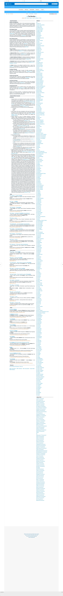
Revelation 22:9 (29, 71)
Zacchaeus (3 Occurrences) (40, 454)
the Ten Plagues (38, 348)
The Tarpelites (38, 344)
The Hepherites (38, 200)
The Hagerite (38, 191)
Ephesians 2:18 (28, 77)
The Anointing (38, 32)
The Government (38, 183)
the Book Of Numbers (39, 82)
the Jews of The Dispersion (40, 216)
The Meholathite (38, 245)
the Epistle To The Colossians (41, 135)
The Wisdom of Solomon (40, 376)
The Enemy (38, 127)
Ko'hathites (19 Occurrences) (40, 409)
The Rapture (38, 297)
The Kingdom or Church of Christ (41, 220)
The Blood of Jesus (39, 66)
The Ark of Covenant (39, 40)
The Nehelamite (38, 259)
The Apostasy (38, 36)
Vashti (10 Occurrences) (40, 436)
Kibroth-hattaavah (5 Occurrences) (41, 450)
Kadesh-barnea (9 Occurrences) (41, 448)
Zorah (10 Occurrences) (40, 475)
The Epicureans (38, 131)
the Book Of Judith (39, 78)
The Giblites (38, 177)
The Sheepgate (38, 318)
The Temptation (38, 346)
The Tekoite (38, 345)
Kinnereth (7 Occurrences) (40, 466)
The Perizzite (38, 275)
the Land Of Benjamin (39, 221)
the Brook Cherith (39, 91)
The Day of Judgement (40, 121)
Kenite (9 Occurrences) (40, 476)
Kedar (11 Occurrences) (40, 479)
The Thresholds (38, 350)
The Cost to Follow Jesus (40, 114)
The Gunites (38, 190)
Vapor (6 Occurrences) (39, 487)
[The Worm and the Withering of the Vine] (1, 266)
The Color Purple (39, 108)
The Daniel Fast (38, 117)
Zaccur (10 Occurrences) (40, 497)
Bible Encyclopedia (26, 368)
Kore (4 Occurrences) (39, 418)
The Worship (38, 380)
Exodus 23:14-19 (25, 151)
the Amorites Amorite (39, 28)
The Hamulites (38, 195)
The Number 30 (38, 264)
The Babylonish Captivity (40, 45)
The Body (37, 67)
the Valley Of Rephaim (39, 370)
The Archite (38, 39)
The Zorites (38, 393)
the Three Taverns (39, 349)
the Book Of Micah (39, 79)
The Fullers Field (39, 161)
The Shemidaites (39, 322)
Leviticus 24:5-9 (26, 106)
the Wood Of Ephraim (39, 378)
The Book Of (38, 71)
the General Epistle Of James (41, 173)
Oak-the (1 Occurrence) (40, 402)
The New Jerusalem (39, 260)
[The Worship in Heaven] (62, 266)
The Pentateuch (38, 273)
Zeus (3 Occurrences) (39, 471)
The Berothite (38, 60)
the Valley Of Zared (39, 371)
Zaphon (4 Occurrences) (40, 495)
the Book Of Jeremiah (39, 77)
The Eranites (38, 139)
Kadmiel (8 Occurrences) (40, 500)
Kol (36, 433)
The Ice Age (38, 215)
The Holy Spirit (38, 208)
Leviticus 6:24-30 (28, 148)
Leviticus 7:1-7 (29, 130)
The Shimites (38, 327)
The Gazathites (38, 168)
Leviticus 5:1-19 (27, 132)
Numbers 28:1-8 (14, 114)
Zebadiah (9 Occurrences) (40, 474)
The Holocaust (38, 206)
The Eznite (38, 146)
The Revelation (38, 301)
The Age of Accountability (40, 24)
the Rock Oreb (38, 303)
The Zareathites (38, 384)
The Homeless (38, 211)
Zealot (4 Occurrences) (40, 449)
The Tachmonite (38, 341)
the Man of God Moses (40, 238)
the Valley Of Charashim (40, 367)
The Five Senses (39, 155)
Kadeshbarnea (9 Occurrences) (41, 429)
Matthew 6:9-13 (21, 50)
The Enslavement (39, 129)
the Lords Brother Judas (40, 233)
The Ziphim (38, 389)
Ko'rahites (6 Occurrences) (40, 482)
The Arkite (37, 41)
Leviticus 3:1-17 (20, 125)
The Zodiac (38, 391)
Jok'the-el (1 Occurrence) (40, 405)
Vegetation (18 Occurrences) (40, 423)
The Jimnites (38, 217)
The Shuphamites (39, 336)
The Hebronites (38, 199)
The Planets (38, 281)
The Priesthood (38, 288)
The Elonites (38, 125)
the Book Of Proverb (39, 83)
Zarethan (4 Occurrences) (40, 465)
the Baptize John (39, 49)
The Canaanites (38, 95)
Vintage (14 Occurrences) (40, 416)
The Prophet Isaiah (39, 290)
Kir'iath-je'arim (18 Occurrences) (41, 411)
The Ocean (38, 271)
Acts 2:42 (26, 46)
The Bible (37, 61)
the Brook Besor (38, 90)
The (36, 22)
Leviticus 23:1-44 (31, 151)
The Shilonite (38, 324)
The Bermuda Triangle (39, 58)
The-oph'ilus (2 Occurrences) (40, 406)
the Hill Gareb (38, 203)
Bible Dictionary (19, 368)
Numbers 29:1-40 (14, 153)
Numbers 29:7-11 (26, 159)
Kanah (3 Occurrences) (39, 424)
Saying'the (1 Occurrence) (40, 403)
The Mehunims (38, 246)
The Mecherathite (39, 242)
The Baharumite (38, 48)
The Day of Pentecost (39, 122)
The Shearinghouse (39, 315)
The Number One (39, 268)
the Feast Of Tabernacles (40, 151)
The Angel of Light (39, 31)
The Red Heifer (38, 298)
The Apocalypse (38, 35)
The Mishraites (38, 251)
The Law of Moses (39, 229)
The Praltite (38, 286)
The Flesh (37, 157)
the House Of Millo (39, 212)
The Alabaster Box (39, 27)
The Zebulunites (38, 387)
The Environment (39, 130)
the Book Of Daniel (39, 73)
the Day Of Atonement (39, 120)
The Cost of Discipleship (40, 113)
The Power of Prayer (39, 285)
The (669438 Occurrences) (40, 401)
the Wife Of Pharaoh (39, 375)
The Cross (38, 116)
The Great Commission (40, 185)
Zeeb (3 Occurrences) (39, 462)
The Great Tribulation (39, 187)
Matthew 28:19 (31, 62)
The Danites (38, 118)
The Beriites (38, 57)
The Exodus (38, 144)
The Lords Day (38, 234)
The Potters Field (39, 284)
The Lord (37, 230)
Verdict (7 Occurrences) (40, 489)
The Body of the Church (40, 70)
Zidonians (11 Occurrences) (40, 420)
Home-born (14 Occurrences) (41, 445)
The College (38, 105)
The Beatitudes (38, 53)
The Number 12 (38, 263)
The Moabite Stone (39, 254)
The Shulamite (38, 331)
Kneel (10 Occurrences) (40, 457)
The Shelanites (38, 320)
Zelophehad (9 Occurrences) (40, 444)
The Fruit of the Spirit (39, 160)
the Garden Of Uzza (39, 165)
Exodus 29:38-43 (32, 113)
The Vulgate (38, 372)
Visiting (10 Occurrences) (40, 493)
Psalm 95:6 (24, 35)
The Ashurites (38, 44)
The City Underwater (39, 103)
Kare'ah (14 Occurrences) (40, 431)
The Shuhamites (38, 329)
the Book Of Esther (39, 75)
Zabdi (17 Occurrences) (40, 437)
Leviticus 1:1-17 (26, 120)
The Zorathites (38, 392)
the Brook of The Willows (40, 92)
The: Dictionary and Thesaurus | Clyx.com (16, 366)
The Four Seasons (39, 159)
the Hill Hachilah (38, 204)
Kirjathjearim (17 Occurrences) (41, 415)
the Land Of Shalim (39, 224)
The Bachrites (38, 47)
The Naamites (38, 258)
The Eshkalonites (39, 140)
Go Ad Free (2, 592)
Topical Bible (32, 368)
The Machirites (38, 236)
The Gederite (38, 172)
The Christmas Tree (39, 100)
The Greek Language (39, 189)
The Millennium (38, 250)
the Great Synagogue (39, 186)
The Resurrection (39, 299)
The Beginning (38, 54)
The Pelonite (38, 272)
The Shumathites (39, 332)
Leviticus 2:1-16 (31, 122)
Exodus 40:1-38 (26, 101)
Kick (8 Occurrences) (39, 478)
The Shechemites (39, 316)
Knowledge (38, 467)
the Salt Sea (38, 307)
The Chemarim (38, 97)
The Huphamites (38, 213)
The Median (38, 243)
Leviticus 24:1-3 (22, 105)
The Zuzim (38, 395)
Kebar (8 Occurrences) (39, 459)
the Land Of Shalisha (39, 225)
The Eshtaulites (38, 142)
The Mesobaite (38, 249)
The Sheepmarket (39, 319)
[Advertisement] (31, 519)
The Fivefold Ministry (39, 156)
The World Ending (39, 379)
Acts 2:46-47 (22, 82)
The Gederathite (38, 170)
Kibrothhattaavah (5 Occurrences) (41, 452)
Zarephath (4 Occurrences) (40, 414)
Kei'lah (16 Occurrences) (40, 484)
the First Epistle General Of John (41, 152)
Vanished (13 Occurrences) (40, 488)
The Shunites (38, 335)
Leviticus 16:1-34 (27, 192)
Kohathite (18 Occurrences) (40, 410)
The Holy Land (38, 207)
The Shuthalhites (39, 337)
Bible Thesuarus (12, 369)
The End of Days (39, 126)
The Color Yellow (39, 109)
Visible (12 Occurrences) (40, 470)
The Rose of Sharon (39, 306)
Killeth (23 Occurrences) (40, 441)
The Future (38, 163)
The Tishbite (38, 354)
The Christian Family (39, 99)
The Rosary (38, 305)
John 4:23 (25, 43)
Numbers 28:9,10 (14, 115)
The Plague (38, 279)
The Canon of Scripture (40, 96)
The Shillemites (38, 323)
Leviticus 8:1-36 (32, 101)
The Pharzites (38, 276)
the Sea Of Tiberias (39, 310)
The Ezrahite (38, 147)
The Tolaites (38, 357)
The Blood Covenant (39, 65)
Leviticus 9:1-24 (32, 102)
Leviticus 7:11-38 (26, 125)
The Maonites (38, 241)
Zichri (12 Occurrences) (40, 480)
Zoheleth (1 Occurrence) (40, 463)
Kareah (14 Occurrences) (40, 422)
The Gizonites (38, 182)
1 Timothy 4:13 (28, 59)
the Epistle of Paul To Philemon (41, 134)
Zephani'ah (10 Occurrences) (40, 496)
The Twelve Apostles (39, 362)
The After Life (38, 23)
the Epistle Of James (39, 133)
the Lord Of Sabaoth (39, 232)
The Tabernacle (38, 340)
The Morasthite (38, 256)
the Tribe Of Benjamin (39, 359)
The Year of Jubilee (39, 383)
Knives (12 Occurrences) (40, 419)
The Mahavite (38, 237)
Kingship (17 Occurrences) (40, 446)
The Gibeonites (38, 176)
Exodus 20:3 (12, 33)
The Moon (37, 255)
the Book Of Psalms (39, 84)
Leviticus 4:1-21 (18, 146)
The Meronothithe (39, 247)
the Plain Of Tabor (39, 280)
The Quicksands (38, 294)
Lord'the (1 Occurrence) (40, 398)
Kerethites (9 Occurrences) (40, 461)
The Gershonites (39, 174)
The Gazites (38, 169)
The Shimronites (38, 328)
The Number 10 (38, 262)
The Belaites (38, 56)
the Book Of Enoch (39, 74)
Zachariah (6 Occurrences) (40, 458)
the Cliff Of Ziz (38, 104)
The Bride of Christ (39, 88)
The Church (38, 101)
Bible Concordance (13, 368)
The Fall (37, 148)
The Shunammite (39, 333)
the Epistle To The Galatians (40, 138)
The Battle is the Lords (40, 52)
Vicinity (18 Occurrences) (40, 427)
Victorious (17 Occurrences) (40, 453)
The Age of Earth (39, 26)
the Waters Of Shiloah (39, 374)
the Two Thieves (39, 363)
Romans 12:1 (12, 66)
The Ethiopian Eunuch (39, 143)
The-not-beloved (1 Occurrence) (41, 407)
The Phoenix (38, 277)
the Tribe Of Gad (38, 361)
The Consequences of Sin (40, 112)
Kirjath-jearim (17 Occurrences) (41, 435)
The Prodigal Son (39, 289)
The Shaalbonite (38, 314)
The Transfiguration (39, 358)
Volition (37, 432)
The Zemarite (38, 388)
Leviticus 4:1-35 (21, 128)
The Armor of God (39, 43)
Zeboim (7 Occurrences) (40, 428)
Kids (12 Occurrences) (39, 440)
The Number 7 (38, 267)
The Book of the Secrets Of (40, 86)
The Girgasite (38, 181)
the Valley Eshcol (39, 366)
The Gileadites (38, 178)
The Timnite (38, 352)
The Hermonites (38, 202)
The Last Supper (39, 228)
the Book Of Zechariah (39, 87)
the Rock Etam (38, 302)
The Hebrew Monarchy (39, 198)
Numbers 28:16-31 (31, 152)
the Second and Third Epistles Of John (42, 311)
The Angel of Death (39, 30)
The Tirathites (38, 353)
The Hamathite (38, 194)
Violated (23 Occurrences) (40, 491)
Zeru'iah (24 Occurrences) (40, 483)
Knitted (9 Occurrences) (40, 439)
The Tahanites (38, 342)
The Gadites (38, 164)
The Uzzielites (38, 365)
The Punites (38, 293)
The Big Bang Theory (39, 62)
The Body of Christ (39, 69)
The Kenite (38, 219)
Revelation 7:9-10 (21, 87)
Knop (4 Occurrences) (39, 492)
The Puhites (38, 292)
